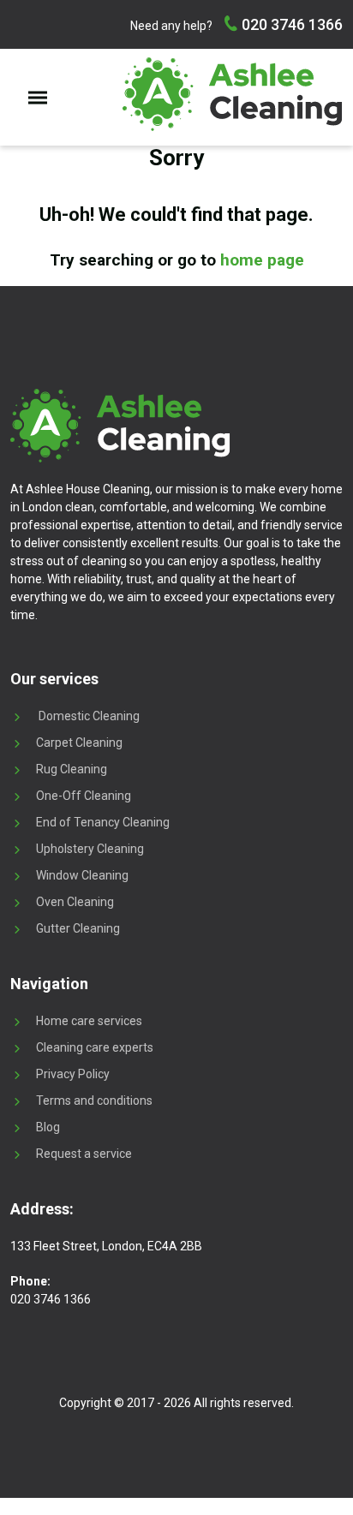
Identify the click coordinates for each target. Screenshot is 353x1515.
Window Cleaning (82, 875)
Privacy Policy (73, 1074)
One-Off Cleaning (83, 795)
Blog (48, 1127)
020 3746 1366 (290, 24)
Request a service (84, 1153)
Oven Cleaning (75, 902)
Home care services (89, 1021)
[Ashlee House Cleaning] (233, 94)
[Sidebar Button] (38, 97)
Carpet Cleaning (79, 742)
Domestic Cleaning (88, 716)
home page (262, 260)
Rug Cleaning (71, 769)
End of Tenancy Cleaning (103, 822)
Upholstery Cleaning (90, 849)
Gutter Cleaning (78, 928)
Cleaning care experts (94, 1047)
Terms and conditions (94, 1100)
